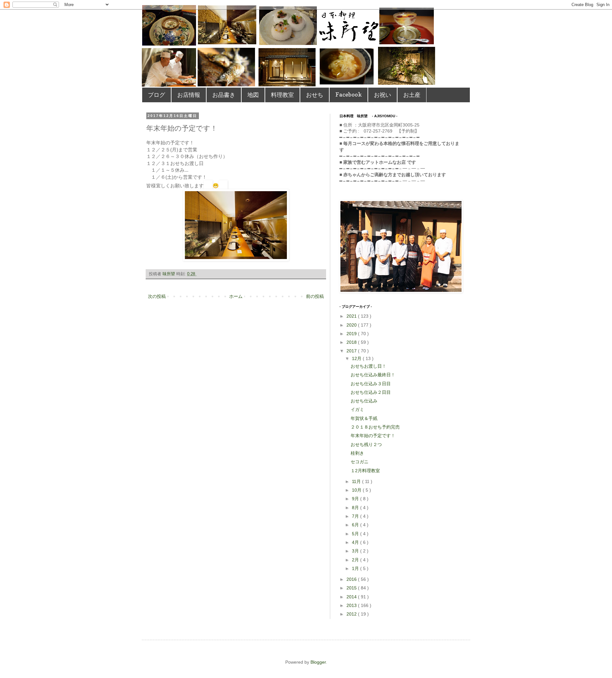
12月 (357, 358)
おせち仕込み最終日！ (373, 374)
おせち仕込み (364, 400)
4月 (356, 542)
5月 (356, 533)
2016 (352, 579)
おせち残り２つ (366, 444)
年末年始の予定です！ (373, 435)
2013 (352, 605)
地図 (253, 94)
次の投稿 (157, 296)
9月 (356, 498)
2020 (352, 325)
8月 (356, 507)
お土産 (411, 94)
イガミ (357, 409)
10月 (357, 490)
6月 (356, 524)
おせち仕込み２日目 (371, 392)
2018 (352, 342)
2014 (352, 596)
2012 (352, 614)
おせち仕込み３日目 (371, 383)
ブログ (156, 94)
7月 (356, 516)
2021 (352, 316)
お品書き (223, 94)
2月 (356, 559)
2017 (352, 350)
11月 (357, 481)
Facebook (348, 94)
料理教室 (282, 94)
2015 (352, 587)
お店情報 (188, 94)
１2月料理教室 (365, 470)
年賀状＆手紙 (364, 418)
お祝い (382, 94)
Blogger (318, 662)
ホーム (236, 296)
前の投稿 (315, 296)
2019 (352, 333)
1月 (356, 568)
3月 (356, 550)
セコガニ (359, 461)
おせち (314, 94)
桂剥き (357, 453)
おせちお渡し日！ (368, 366)
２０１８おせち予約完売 (375, 426)
